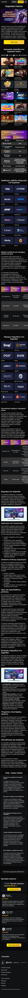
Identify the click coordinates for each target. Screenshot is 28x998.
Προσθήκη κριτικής (14, 889)
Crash (16, 55)
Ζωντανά (10, 55)
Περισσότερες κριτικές (14, 945)
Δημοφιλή (3, 55)
